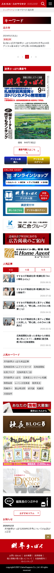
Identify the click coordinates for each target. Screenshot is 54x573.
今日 (11, 269)
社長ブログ (9, 372)
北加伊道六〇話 (24, 372)
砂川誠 (31, 388)
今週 (27, 269)
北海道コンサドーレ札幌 (34, 377)
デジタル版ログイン (38, 160)
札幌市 (40, 388)
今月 (43, 269)
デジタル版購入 (15, 160)
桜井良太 (36, 382)
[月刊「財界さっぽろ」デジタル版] (15, 210)
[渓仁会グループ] (27, 224)
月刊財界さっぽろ (12, 377)
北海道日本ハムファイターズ (17, 366)
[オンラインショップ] (27, 177)
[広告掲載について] (27, 238)
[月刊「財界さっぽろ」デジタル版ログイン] (35, 210)
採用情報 (38, 555)
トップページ (9, 9)
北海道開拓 (39, 366)
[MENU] (50, 3)
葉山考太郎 (20, 388)
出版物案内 (40, 558)
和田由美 (8, 382)
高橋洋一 (8, 388)
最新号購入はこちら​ (27, 151)
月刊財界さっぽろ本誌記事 (16, 361)
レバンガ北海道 (22, 382)
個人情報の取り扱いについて (19, 558)
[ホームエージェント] (27, 252)
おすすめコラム (27, 513)
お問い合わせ (15, 555)
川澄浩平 (8, 393)
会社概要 (28, 555)
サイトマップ (27, 561)
